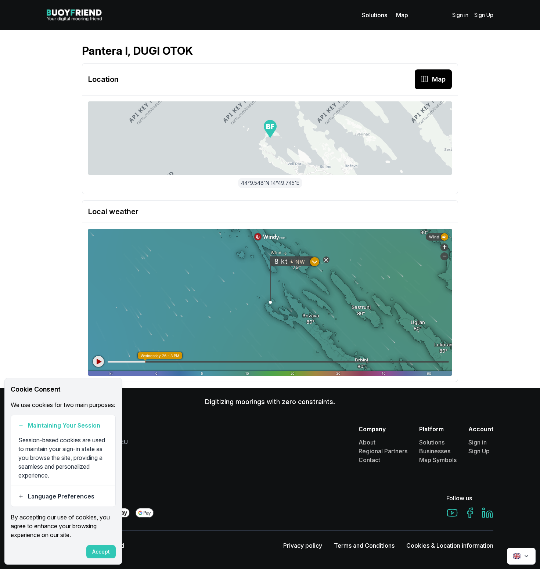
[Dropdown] (521, 556)
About (367, 442)
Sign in (460, 15)
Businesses (434, 451)
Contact (369, 460)
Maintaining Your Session (64, 425)
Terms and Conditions (364, 545)
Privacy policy (302, 545)
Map (402, 15)
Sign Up (483, 15)
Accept (101, 551)
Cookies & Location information (449, 545)
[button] (270, 129)
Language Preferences (61, 496)
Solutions (374, 15)
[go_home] (74, 15)
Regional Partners (383, 451)
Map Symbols (438, 460)
